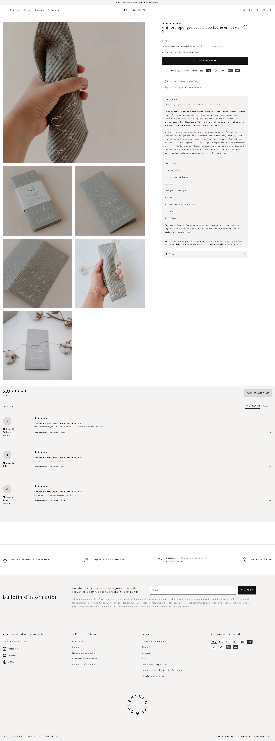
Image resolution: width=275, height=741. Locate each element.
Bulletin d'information (83, 664)
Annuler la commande (153, 676)
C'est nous (77, 641)
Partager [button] (62, 432)
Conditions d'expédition (154, 664)
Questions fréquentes (153, 641)
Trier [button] (5, 406)
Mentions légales (225, 736)
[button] (244, 10)
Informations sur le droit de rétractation (162, 670)
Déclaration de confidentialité (250, 736)
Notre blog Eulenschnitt (84, 653)
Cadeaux (39, 10)
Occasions (53, 10)
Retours (146, 647)
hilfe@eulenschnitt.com (15, 641)
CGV (270, 736)
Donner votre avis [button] (258, 393)
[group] (18, 391)
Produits (14, 10)
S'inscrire (247, 590)
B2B (144, 659)
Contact (146, 653)
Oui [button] (51, 432)
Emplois (76, 647)
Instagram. (236, 244)
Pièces (27, 10)
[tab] (252, 407)
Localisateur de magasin (84, 659)
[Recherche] (244, 10)
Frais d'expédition (184, 46)
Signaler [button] (56, 432)
